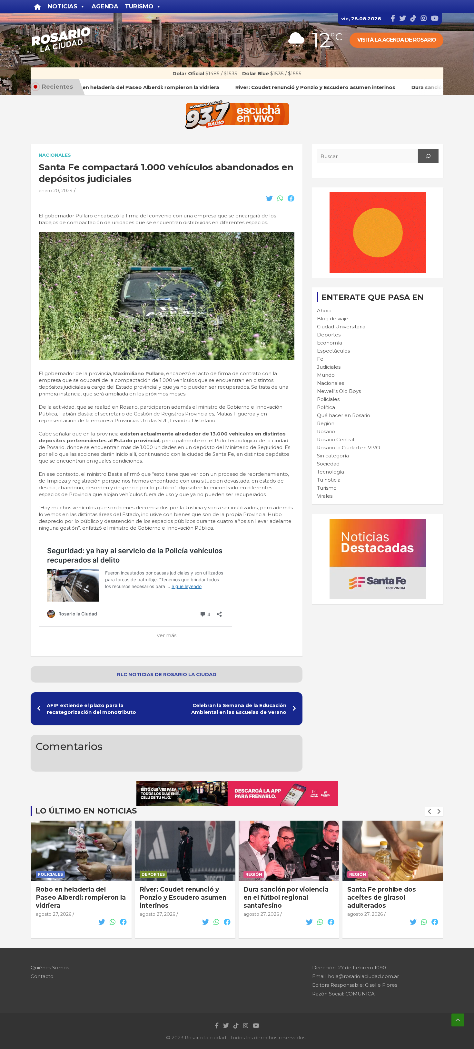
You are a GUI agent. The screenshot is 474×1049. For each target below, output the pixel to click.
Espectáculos (333, 351)
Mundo (326, 375)
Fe (320, 359)
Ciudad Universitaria (341, 327)
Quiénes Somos (50, 967)
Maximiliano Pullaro (138, 373)
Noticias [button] (62, 6)
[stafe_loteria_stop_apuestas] (237, 784)
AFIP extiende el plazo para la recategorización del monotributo (91, 708)
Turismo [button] (139, 6)
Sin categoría (333, 456)
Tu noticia (329, 480)
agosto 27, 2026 (53, 914)
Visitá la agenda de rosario (396, 40)
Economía (329, 343)
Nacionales (55, 155)
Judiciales (329, 367)
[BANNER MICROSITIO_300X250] (378, 522)
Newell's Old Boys (339, 391)
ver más (166, 635)
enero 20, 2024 (56, 191)
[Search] (428, 156)
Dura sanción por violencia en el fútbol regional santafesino (182, 897)
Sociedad (328, 464)
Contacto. (42, 976)
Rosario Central (335, 439)
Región (325, 423)
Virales (324, 496)
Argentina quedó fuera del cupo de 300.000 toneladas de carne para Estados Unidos (391, 901)
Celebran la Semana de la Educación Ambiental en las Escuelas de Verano (238, 708)
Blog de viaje (332, 318)
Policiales (328, 399)
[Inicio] (37, 6)
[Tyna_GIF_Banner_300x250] (378, 196)
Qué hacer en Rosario (343, 415)
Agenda (105, 6)
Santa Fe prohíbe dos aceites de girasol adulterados (277, 897)
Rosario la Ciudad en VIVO (348, 448)
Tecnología (330, 472)
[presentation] (429, 811)
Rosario (326, 431)
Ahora (324, 310)
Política (326, 407)
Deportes (329, 335)
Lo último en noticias (86, 810)
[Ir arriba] (457, 1020)
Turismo (327, 488)
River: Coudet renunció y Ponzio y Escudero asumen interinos (79, 897)
